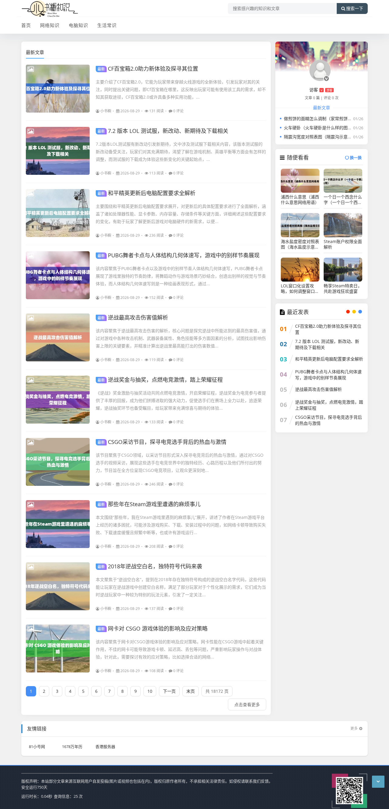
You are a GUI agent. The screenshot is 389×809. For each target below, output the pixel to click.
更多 (354, 728)
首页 (26, 25)
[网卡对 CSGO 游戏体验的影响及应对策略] (58, 648)
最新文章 (35, 52)
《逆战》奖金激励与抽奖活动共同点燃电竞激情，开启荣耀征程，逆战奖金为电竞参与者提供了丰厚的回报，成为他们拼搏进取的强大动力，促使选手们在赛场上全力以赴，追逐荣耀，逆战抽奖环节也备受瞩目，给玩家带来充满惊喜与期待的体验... (181, 400)
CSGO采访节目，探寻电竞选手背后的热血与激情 (162, 441)
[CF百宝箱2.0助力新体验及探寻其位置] (58, 89)
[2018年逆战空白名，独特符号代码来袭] (58, 586)
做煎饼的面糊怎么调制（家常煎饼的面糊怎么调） (330, 118)
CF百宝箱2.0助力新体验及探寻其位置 (148, 68)
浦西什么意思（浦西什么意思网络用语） (300, 199)
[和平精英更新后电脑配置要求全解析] (58, 213)
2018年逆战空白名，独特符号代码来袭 (150, 566)
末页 (190, 691)
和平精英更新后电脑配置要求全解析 (146, 193)
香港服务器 (105, 746)
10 (149, 691)
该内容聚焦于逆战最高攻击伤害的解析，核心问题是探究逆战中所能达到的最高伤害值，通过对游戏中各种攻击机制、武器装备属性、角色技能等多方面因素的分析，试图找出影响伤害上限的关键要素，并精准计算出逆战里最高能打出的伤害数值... (181, 338)
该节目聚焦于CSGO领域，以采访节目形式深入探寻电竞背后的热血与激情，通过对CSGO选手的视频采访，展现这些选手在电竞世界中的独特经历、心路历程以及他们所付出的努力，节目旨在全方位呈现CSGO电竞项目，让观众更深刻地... (179, 462)
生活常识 (107, 25)
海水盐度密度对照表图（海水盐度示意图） (300, 244)
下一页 (169, 691)
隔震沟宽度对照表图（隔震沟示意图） (320, 137)
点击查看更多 (247, 704)
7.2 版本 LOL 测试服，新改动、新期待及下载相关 (163, 130)
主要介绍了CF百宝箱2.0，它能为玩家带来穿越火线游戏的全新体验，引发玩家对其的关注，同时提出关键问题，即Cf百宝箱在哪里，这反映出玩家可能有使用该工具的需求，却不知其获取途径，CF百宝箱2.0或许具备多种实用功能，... (181, 89)
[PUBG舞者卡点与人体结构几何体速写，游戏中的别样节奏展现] (58, 275)
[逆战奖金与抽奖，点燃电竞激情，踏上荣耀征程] (58, 400)
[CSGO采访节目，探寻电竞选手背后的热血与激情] (58, 462)
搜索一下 (354, 8)
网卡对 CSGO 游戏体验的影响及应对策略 (153, 628)
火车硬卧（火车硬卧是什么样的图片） (320, 127)
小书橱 (105, 110)
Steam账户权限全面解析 (343, 244)
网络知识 (50, 25)
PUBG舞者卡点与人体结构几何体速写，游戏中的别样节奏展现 (179, 255)
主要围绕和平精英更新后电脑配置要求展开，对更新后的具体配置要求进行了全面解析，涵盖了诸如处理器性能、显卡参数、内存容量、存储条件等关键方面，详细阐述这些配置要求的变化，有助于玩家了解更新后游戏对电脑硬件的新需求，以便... (181, 213)
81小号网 (37, 746)
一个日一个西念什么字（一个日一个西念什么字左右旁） (343, 199)
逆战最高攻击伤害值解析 (133, 317)
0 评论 (178, 110)
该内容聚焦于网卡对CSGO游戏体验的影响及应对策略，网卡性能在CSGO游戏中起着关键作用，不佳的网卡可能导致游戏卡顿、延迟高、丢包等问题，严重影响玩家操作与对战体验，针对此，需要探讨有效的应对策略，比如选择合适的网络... (179, 649)
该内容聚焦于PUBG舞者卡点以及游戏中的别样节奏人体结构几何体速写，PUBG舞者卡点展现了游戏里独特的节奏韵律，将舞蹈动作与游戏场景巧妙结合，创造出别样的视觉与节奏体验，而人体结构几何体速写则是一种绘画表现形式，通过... (181, 276)
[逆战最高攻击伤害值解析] (58, 337)
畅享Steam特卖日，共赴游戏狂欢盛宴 (343, 288)
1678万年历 (72, 746)
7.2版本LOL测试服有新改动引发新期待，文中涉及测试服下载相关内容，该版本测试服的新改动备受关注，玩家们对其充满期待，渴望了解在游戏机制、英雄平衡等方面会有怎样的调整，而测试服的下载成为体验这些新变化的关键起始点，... (181, 151)
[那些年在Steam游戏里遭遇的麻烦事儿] (58, 524)
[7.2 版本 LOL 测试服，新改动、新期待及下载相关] (58, 151)
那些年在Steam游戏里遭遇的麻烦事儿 (149, 504)
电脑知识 (78, 25)
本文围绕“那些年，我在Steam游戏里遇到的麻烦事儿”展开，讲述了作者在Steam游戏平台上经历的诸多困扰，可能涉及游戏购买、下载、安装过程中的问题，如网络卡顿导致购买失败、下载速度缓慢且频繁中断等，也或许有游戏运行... (181, 524)
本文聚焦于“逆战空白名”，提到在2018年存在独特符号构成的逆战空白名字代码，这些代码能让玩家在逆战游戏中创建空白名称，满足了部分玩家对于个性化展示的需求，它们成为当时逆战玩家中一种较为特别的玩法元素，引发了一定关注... (181, 587)
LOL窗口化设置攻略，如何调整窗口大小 (300, 288)
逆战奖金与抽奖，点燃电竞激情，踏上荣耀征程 (160, 379)
